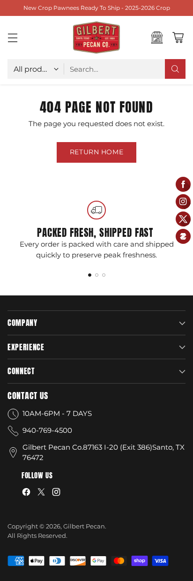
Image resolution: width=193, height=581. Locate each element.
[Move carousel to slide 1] (89, 275)
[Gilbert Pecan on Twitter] (41, 493)
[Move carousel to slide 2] (96, 275)
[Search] (175, 69)
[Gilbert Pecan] (96, 37)
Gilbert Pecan (84, 526)
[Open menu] (12, 37)
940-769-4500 (47, 430)
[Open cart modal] (177, 37)
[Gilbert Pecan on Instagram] (56, 493)
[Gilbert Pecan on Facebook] (26, 493)
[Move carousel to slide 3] (103, 275)
